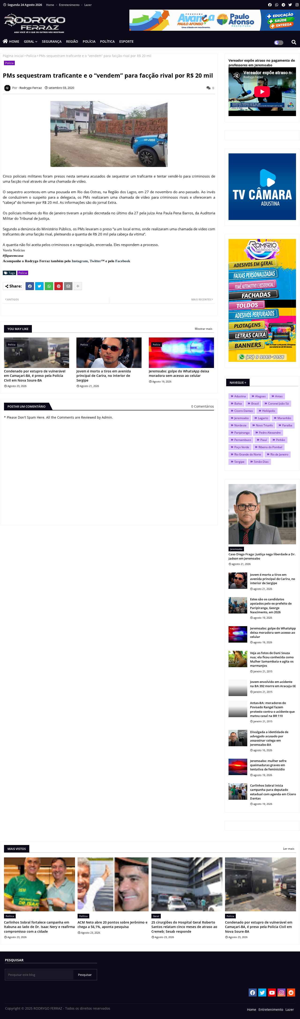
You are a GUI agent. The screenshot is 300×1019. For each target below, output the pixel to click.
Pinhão (280, 440)
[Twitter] (39, 286)
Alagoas (260, 396)
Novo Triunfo (264, 425)
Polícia (31, 55)
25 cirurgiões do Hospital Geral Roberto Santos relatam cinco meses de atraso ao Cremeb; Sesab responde (184, 927)
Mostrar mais (203, 329)
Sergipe (239, 462)
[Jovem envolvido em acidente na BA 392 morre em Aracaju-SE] (238, 688)
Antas (279, 396)
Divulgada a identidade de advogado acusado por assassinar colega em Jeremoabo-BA (269, 738)
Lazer (88, 5)
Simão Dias (261, 462)
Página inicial (13, 55)
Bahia (238, 403)
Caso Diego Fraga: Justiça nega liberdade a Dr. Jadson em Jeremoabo (262, 556)
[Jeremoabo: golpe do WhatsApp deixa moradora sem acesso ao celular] (238, 634)
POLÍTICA (107, 41)
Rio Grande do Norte (247, 454)
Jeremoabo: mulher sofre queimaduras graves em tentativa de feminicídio (268, 765)
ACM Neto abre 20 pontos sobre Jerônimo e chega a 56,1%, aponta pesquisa (112, 924)
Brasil (255, 403)
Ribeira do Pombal (270, 447)
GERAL (29, 41)
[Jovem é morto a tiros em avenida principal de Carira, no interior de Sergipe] (238, 580)
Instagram (80, 261)
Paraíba (287, 425)
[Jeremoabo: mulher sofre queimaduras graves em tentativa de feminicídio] (238, 767)
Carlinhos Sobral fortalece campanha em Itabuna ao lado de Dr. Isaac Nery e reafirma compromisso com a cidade (39, 927)
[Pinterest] (58, 286)
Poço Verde (241, 447)
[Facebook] (30, 286)
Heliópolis (268, 411)
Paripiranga (242, 433)
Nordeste (240, 425)
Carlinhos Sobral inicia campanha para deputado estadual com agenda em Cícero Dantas (273, 791)
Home (50, 5)
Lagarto (263, 418)
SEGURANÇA (51, 41)
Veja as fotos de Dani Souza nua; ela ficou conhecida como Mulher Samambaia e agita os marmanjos (272, 659)
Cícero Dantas (243, 411)
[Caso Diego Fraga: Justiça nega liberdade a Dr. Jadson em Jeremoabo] (262, 514)
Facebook (122, 261)
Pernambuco (242, 440)
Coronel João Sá (278, 403)
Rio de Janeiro (279, 454)
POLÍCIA (89, 41)
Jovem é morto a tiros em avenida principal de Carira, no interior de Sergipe (103, 376)
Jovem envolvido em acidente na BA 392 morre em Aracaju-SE (273, 684)
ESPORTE (126, 41)
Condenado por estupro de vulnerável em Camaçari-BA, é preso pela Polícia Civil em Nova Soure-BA (34, 376)
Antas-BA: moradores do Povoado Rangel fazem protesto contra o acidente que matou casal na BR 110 (272, 709)
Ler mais (288, 849)
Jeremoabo (241, 418)
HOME (14, 41)
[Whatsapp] (49, 286)
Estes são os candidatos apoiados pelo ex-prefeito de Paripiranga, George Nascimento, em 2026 (271, 605)
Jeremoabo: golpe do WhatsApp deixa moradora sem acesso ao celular (179, 373)
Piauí (263, 440)
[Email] (68, 286)
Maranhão (284, 418)
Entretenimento (69, 5)
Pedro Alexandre (270, 433)
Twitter (95, 261)
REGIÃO (72, 41)
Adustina (240, 396)
